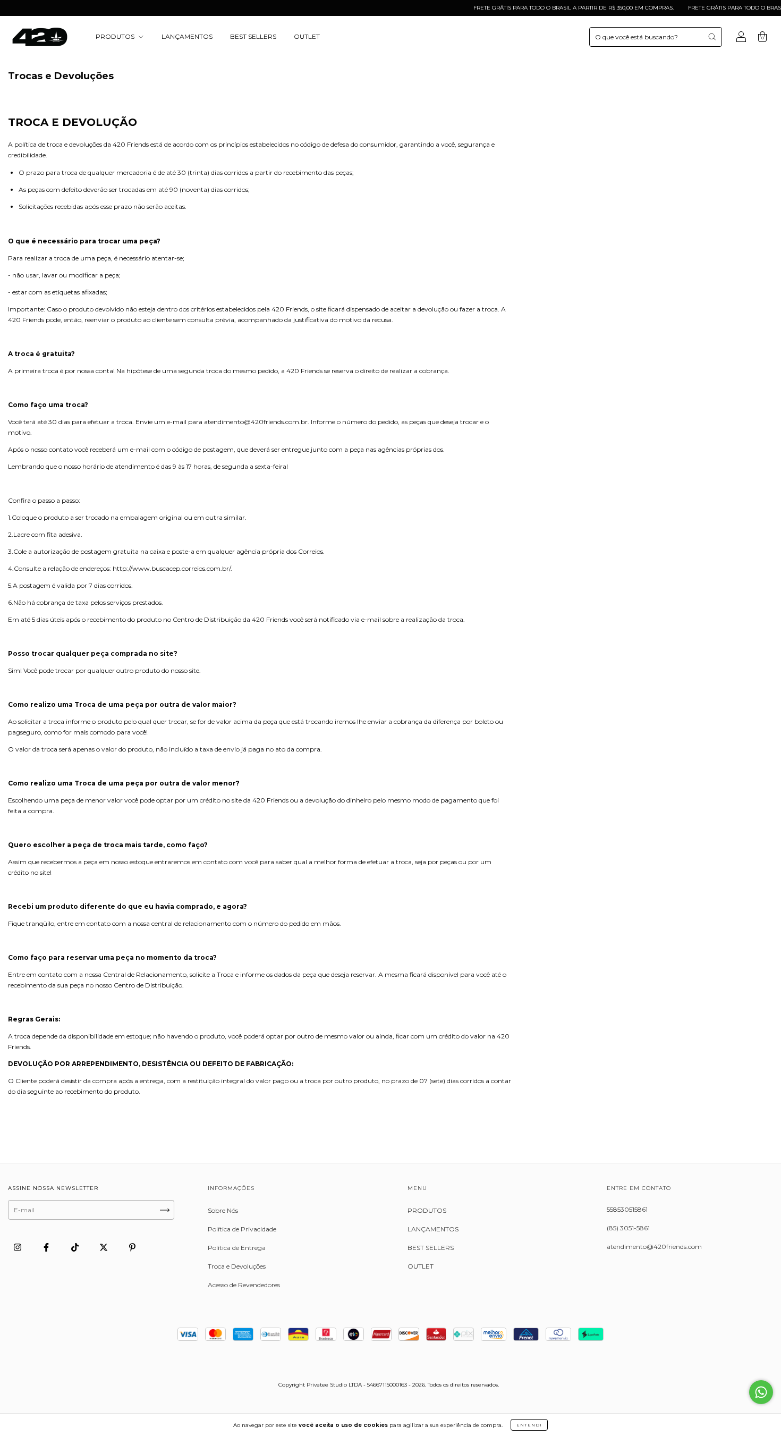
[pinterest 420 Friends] (132, 1247)
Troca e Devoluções (237, 1266)
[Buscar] (712, 37)
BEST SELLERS (253, 36)
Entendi (529, 1424)
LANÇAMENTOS (187, 36)
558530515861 (627, 1209)
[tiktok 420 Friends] (75, 1247)
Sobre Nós (223, 1210)
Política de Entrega (237, 1248)
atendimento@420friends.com (654, 1247)
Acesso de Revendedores (244, 1285)
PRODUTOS (116, 36)
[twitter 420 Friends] (104, 1247)
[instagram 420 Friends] (18, 1247)
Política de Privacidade (242, 1229)
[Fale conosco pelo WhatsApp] (761, 1392)
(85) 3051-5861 (628, 1228)
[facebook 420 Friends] (47, 1247)
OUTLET (307, 36)
